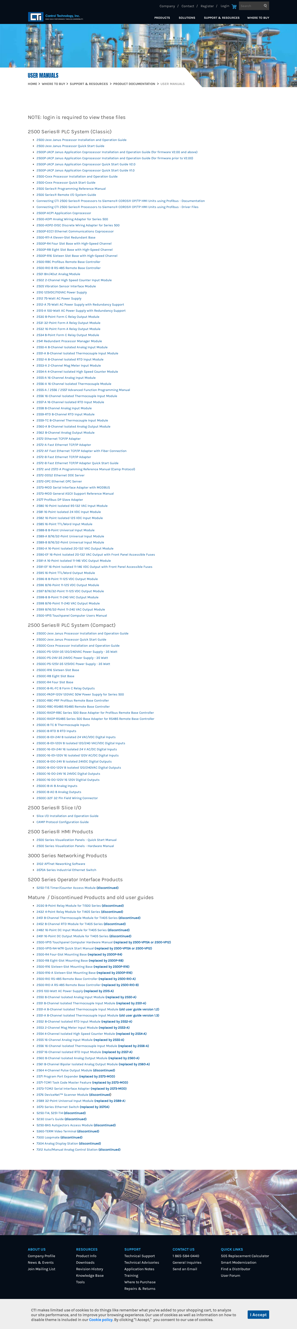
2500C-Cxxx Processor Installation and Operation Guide (78, 646)
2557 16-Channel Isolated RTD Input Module (84, 1052)
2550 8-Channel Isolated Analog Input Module (86, 997)
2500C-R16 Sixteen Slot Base (58, 670)
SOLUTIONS (187, 18)
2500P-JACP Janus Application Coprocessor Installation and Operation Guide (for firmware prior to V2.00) (115, 158)
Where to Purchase (140, 1282)
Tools (80, 1282)
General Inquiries (187, 1262)
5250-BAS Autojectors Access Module (76, 1125)
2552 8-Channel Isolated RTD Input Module (84, 1021)
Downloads (85, 1262)
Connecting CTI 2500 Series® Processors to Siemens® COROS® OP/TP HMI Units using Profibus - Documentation (121, 201)
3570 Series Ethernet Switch (73, 1107)
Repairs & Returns (139, 1288)
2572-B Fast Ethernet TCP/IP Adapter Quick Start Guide (77, 463)
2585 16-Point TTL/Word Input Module (64, 524)
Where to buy (53, 84)
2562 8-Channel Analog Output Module (66, 433)
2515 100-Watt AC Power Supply (75, 991)
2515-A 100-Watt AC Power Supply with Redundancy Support (81, 311)
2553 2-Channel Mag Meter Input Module (83, 1028)
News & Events (41, 1262)
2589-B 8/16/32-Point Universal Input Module (70, 542)
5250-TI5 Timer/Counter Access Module (77, 888)
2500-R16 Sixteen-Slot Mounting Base (83, 967)
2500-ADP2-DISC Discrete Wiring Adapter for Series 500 (78, 225)
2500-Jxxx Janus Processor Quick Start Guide (70, 146)
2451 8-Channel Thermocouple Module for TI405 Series (88, 918)
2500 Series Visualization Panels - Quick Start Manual (77, 840)
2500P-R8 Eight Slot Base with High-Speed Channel (75, 250)
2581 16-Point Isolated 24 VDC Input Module (69, 512)
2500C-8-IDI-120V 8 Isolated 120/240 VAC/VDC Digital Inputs (81, 743)
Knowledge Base (90, 1275)
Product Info (86, 1256)
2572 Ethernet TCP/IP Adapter (59, 439)
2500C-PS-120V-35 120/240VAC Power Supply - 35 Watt (77, 652)
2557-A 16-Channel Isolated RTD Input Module (70, 402)
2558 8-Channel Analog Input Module (64, 408)
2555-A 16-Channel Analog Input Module (66, 378)
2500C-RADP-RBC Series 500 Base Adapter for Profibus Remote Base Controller (95, 713)
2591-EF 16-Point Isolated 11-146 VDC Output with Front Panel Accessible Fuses (94, 567)
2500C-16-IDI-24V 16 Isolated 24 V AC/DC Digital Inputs (77, 749)
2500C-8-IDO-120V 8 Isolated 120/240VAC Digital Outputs (79, 767)
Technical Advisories (141, 1262)
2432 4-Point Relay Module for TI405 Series (80, 912)
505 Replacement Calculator (245, 1256)
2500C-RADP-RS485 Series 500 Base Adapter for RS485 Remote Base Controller (95, 719)
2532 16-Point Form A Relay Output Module (68, 329)
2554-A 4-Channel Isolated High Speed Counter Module (77, 372)
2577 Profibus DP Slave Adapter (60, 500)
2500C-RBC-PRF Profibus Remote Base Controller (73, 700)
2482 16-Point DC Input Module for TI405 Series (83, 930)
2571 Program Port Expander (76, 1076)
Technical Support (139, 1256)
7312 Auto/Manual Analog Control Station (78, 1149)
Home (32, 84)
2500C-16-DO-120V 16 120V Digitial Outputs (68, 780)
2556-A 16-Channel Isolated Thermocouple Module (74, 384)
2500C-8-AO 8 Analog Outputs (59, 792)
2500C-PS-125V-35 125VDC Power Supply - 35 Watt (73, 664)
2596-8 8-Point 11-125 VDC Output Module (67, 579)
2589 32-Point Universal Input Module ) (81, 1101)
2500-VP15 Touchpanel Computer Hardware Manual (104, 942)
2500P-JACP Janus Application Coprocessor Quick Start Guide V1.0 (86, 170)
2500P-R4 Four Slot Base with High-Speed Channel (74, 243)
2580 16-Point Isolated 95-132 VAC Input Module (72, 506)
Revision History (89, 1269)
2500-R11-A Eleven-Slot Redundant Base (66, 237)
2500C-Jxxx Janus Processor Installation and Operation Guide (82, 633)
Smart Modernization (238, 1262)
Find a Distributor (235, 1269)
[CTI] (55, 17)
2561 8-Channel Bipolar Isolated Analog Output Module (93, 1064)
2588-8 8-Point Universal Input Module (66, 530)
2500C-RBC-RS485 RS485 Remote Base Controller (73, 706)
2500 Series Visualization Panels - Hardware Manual (75, 846)
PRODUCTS (162, 18)
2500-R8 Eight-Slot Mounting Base (80, 960)
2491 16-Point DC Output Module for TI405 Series (84, 936)
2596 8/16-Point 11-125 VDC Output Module (68, 585)
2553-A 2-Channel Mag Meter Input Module (69, 365)
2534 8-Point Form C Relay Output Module (68, 335)
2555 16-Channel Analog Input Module (80, 1040)
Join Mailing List (41, 1269)
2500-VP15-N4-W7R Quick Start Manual (94, 948)
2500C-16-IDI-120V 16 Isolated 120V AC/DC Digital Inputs (78, 755)
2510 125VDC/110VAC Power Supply (62, 292)
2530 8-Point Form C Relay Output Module (68, 317)
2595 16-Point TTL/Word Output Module (66, 573)
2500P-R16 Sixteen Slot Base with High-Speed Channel (77, 256)
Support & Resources (89, 84)
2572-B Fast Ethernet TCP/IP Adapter (64, 457)
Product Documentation (134, 84)
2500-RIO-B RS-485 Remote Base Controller (69, 268)
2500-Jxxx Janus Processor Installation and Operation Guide (82, 140)
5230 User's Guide (62, 1119)
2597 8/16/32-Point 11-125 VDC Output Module (70, 591)
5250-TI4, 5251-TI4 (61, 1113)
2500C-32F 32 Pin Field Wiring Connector (67, 798)
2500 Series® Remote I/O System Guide (66, 195)
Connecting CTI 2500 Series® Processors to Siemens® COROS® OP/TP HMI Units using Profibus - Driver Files (118, 207)
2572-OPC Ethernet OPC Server (59, 481)
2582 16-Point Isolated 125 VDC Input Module (70, 518)
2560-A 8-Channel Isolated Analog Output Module (73, 426)
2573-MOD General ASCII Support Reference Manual (75, 493)
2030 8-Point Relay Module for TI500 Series (80, 906)
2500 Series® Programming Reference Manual (71, 189)
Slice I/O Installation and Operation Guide (67, 816)
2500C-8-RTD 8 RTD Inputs (56, 731)
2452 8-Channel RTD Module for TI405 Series (81, 924)
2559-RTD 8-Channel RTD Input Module (66, 414)
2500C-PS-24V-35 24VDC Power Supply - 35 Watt (72, 658)
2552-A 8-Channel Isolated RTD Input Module (70, 359)
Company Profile (41, 1256)
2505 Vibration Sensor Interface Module (66, 286)
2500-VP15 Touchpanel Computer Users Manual (72, 615)
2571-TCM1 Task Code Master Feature (82, 1082)
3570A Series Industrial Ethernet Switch (66, 870)
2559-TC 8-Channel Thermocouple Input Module (72, 420)
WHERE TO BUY (258, 18)
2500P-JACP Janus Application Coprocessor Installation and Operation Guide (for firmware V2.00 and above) (117, 152)
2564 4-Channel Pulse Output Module (76, 1070)
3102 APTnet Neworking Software (61, 864)
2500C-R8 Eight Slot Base (55, 676)
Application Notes (139, 1269)
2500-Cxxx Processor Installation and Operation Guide (77, 176)
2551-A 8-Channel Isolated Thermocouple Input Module (77, 353)
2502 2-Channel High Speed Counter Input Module (74, 280)
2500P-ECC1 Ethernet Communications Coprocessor (75, 231)
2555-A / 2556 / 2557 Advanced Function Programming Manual (83, 390)
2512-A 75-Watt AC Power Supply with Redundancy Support (80, 304)
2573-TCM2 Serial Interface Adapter (82, 1089)
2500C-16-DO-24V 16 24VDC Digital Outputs (68, 774)
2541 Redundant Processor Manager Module (69, 341)
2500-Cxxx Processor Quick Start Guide (66, 182)
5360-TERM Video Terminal (68, 1131)
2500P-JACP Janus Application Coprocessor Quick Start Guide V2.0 (86, 164)
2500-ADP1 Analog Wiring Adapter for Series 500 (72, 219)
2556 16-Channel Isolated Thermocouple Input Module (77, 396)
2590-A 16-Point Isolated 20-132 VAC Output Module (75, 548)
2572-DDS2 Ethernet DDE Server (61, 475)
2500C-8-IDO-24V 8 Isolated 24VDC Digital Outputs (74, 761)
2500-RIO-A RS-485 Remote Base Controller (88, 985)
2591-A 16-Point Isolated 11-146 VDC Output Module (74, 561)
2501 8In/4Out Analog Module (58, 274)
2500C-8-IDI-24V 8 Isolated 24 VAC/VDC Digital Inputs (76, 737)
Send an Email (185, 1269)
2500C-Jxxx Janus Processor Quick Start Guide (71, 639)
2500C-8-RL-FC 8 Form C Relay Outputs (66, 688)
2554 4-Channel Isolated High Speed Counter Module (92, 1034)
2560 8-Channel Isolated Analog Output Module (88, 1058)
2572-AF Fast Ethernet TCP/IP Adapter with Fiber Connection (82, 451)
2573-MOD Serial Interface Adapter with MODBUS (73, 487)
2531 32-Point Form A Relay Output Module (68, 323)
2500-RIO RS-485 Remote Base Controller (86, 979)
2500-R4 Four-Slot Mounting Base (79, 954)
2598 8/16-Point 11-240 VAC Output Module (68, 603)
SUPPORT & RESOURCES (222, 18)
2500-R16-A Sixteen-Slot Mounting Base (84, 973)
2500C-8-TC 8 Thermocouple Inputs (63, 725)
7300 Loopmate (59, 1137)
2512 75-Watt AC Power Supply (59, 298)
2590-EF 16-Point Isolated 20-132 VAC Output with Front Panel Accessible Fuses (96, 554)
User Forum (230, 1275)
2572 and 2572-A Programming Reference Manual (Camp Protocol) (86, 469)
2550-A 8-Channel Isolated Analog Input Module (72, 347)
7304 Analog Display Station (69, 1143)
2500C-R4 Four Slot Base (55, 682)
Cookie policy (101, 1319)
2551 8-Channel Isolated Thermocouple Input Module (91, 1003)
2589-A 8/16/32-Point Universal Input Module (70, 536)
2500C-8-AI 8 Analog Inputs (57, 786)
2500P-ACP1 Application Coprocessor (64, 213)
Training (131, 1275)
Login (225, 6)
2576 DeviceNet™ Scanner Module (73, 1095)
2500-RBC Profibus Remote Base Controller (68, 262)
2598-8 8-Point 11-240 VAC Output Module (67, 597)
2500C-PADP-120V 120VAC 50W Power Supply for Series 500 (80, 694)
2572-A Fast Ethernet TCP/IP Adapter (64, 445)
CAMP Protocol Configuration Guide (63, 822)
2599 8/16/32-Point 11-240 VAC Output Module (71, 609)
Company (167, 6)
